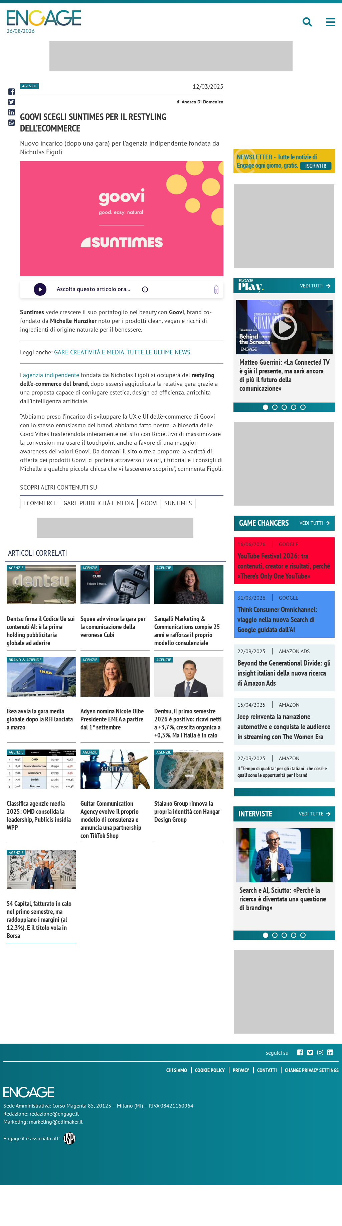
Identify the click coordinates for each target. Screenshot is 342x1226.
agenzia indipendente (51, 375)
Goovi (149, 503)
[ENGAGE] (44, 18)
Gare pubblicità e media (98, 503)
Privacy (241, 1070)
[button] (330, 22)
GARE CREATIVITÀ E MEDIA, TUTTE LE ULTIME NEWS (122, 352)
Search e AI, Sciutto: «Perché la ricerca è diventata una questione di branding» (282, 898)
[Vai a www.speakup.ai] (216, 289)
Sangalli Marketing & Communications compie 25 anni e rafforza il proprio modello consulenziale (187, 631)
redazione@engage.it (54, 1113)
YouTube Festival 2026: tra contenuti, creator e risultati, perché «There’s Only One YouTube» (283, 566)
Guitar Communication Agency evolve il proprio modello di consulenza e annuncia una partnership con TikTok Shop (110, 819)
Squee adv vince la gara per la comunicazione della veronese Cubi (113, 627)
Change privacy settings (312, 1070)
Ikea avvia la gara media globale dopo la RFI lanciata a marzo (40, 719)
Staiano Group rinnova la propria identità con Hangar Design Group (187, 811)
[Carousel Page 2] (275, 407)
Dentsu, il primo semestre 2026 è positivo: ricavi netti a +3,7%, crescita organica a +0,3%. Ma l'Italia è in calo (188, 723)
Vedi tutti (312, 286)
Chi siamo (176, 1070)
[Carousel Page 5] (303, 407)
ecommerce (40, 503)
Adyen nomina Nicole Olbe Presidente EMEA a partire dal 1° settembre (112, 719)
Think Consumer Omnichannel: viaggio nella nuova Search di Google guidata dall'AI (277, 619)
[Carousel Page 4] (293, 407)
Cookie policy (210, 1070)
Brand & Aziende (25, 659)
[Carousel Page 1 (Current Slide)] (265, 407)
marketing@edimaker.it (55, 1121)
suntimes (178, 503)
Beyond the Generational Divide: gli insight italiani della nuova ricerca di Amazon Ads (284, 673)
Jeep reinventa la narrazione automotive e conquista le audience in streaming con (283, 726)
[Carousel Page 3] (284, 407)
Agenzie (29, 85)
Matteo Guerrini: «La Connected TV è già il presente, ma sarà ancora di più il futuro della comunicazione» (284, 375)
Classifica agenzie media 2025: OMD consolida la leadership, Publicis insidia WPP (39, 815)
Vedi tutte (311, 814)
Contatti (267, 1070)
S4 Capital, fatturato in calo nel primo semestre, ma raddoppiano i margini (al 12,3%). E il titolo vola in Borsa (39, 919)
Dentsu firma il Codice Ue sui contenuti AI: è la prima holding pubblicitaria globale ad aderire (41, 631)
